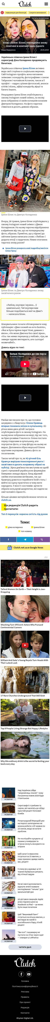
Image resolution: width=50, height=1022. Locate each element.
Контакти (25, 1012)
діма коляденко (15, 527)
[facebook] (8, 539)
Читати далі (25, 947)
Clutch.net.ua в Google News (28, 547)
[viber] (41, 539)
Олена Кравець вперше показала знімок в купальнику (21, 424)
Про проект (25, 1002)
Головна (25, 981)
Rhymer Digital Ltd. (25, 1018)
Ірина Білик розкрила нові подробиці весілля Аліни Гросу (26, 249)
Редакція (25, 1007)
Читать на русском (40, 18)
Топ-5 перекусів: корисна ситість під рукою (24, 514)
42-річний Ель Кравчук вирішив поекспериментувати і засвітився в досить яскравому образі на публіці (23, 463)
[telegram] (25, 539)
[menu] (46, 4)
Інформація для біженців (16, 12)
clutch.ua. (6, 499)
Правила (25, 997)
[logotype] (25, 4)
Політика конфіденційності (25, 986)
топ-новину (26, 531)
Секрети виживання (37, 12)
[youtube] (29, 974)
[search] (3, 4)
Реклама (25, 991)
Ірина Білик (29, 68)
